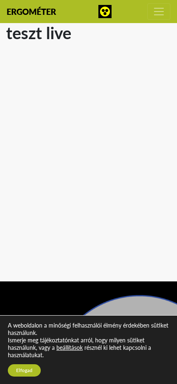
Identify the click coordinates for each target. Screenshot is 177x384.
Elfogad (24, 370)
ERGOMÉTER (31, 11)
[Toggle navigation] (158, 11)
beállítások (69, 347)
